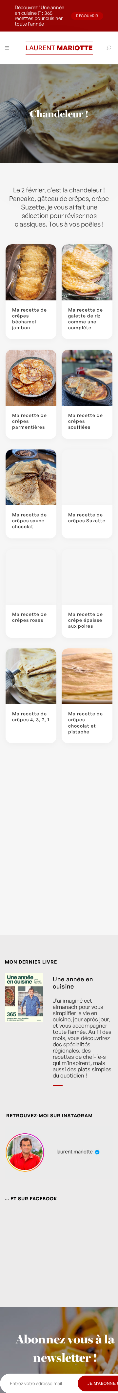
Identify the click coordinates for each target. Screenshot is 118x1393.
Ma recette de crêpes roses (29, 617)
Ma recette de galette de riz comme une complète (85, 319)
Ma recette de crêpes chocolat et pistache (85, 722)
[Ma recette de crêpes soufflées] (87, 378)
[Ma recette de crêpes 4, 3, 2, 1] (31, 676)
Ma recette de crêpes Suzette (87, 517)
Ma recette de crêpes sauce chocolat (29, 520)
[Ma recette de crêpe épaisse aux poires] (87, 577)
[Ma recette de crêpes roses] (31, 577)
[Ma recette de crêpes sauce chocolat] (31, 477)
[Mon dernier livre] (24, 1034)
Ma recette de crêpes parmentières (29, 421)
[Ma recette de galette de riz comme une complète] (87, 272)
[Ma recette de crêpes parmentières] (31, 378)
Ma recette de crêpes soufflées (85, 421)
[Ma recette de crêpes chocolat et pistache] (87, 676)
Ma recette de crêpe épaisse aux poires (85, 620)
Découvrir (87, 15)
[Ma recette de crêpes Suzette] (87, 477)
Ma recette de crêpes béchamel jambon (29, 319)
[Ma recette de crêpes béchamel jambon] (31, 272)
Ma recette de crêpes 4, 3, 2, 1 (30, 716)
